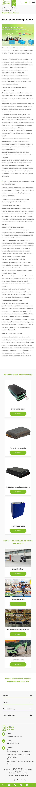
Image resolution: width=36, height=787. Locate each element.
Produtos (6, 695)
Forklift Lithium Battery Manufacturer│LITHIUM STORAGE (18, 770)
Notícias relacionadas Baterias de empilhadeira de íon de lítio (18, 680)
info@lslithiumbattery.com (14, 736)
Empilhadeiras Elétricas (10, 13)
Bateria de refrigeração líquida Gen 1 (18, 487)
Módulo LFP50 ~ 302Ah (18, 409)
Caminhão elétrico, (18, 569)
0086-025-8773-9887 (13, 743)
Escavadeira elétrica (18, 660)
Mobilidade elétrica (8, 10)
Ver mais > (18, 413)
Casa (6, 8)
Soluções (13, 8)
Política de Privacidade (21, 775)
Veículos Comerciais (18, 599)
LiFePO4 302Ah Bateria (18, 526)
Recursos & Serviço (9, 709)
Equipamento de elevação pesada (18, 629)
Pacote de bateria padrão (18, 448)
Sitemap (10, 775)
